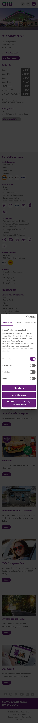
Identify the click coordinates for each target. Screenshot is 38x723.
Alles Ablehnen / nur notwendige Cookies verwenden (19, 403)
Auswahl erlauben (19, 395)
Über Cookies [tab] (30, 322)
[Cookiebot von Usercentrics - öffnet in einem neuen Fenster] (27, 316)
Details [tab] (18, 322)
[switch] (33, 365)
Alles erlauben (19, 388)
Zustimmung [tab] (7, 322)
